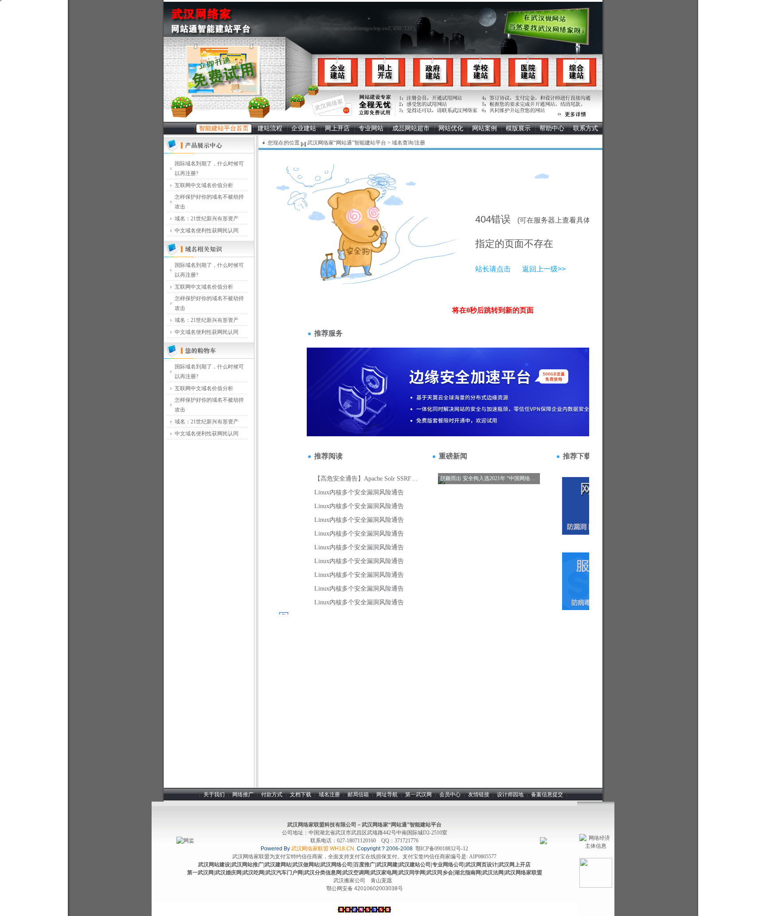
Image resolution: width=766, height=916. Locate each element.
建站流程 (270, 128)
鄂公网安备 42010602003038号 (364, 888)
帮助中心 (551, 128)
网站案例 (484, 128)
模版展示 (518, 128)
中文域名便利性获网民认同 (206, 230)
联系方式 (585, 128)
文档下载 (300, 794)
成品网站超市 (411, 128)
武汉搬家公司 (349, 880)
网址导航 (387, 794)
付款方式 (271, 794)
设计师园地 (510, 794)
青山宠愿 (381, 880)
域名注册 (329, 794)
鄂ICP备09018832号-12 (441, 849)
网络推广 (243, 794)
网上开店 (337, 128)
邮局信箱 (358, 794)
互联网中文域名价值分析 (204, 185)
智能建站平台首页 (224, 128)
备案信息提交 (547, 794)
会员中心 (450, 794)
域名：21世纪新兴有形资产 (206, 218)
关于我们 (214, 794)
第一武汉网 (418, 794)
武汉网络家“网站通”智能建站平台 (346, 143)
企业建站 (303, 128)
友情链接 (478, 794)
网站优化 (450, 128)
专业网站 (371, 128)
